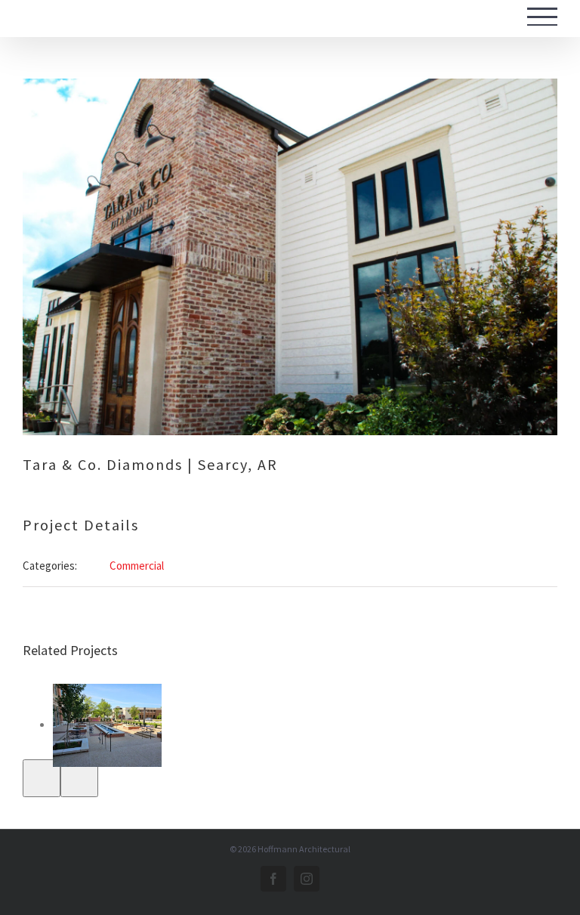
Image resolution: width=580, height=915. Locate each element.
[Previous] (41, 778)
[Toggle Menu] (542, 17)
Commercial (137, 565)
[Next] (79, 778)
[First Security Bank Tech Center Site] (107, 725)
